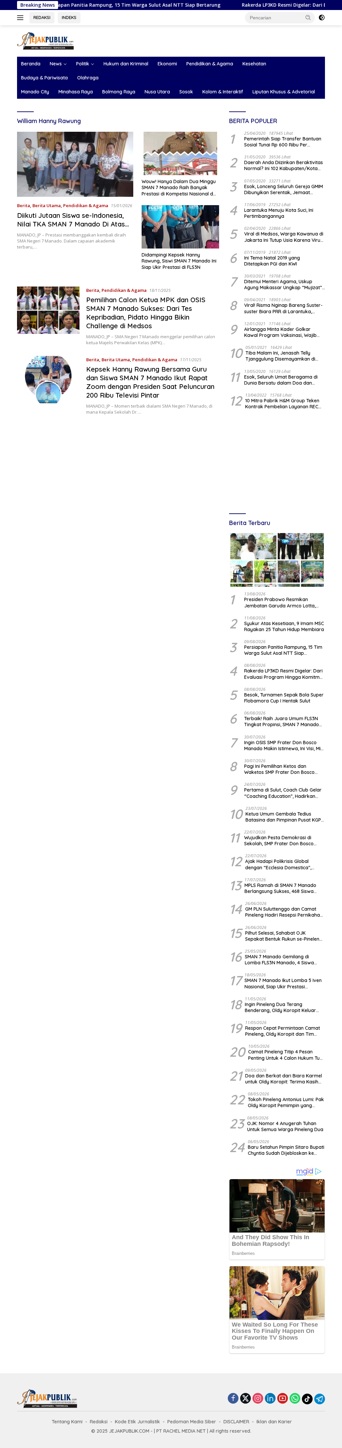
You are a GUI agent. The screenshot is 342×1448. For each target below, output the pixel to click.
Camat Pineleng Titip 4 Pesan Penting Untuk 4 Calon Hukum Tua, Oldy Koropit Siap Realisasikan (286, 1055)
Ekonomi (167, 64)
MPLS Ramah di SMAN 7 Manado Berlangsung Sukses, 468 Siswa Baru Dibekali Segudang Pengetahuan (280, 888)
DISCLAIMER (236, 1422)
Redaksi (99, 1422)
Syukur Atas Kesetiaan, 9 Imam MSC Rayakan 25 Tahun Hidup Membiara (284, 626)
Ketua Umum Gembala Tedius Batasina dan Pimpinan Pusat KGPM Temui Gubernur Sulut (285, 817)
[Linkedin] (270, 1399)
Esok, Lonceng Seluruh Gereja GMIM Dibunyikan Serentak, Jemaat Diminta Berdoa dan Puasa (283, 189)
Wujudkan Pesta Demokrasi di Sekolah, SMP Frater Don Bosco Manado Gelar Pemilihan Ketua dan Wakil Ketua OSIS (283, 841)
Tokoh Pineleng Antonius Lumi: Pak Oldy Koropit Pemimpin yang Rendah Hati (286, 1102)
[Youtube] (282, 1399)
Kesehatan (254, 64)
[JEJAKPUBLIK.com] (45, 40)
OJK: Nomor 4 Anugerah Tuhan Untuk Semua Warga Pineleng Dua (285, 1126)
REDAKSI (41, 17)
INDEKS (69, 17)
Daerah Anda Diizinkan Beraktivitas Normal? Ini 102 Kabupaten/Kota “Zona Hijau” (283, 165)
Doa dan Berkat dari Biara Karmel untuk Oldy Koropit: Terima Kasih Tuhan (283, 1079)
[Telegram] (319, 1399)
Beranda (30, 64)
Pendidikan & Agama (209, 64)
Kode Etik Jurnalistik (137, 1422)
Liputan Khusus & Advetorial (283, 92)
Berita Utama (46, 205)
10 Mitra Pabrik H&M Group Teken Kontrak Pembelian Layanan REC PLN (282, 404)
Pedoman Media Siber (191, 1422)
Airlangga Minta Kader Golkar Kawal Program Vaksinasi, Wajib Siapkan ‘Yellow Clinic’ (280, 332)
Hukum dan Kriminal (126, 64)
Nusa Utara (157, 92)
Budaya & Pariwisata (44, 78)
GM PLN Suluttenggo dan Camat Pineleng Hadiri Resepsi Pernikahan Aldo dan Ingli (284, 912)
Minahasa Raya (75, 92)
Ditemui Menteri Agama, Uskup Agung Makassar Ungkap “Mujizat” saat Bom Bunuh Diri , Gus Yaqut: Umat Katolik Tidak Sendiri (283, 285)
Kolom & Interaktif (222, 92)
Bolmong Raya (118, 92)
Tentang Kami (67, 1422)
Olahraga (88, 78)
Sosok (186, 92)
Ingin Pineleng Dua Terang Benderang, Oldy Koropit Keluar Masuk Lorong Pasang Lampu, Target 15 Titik (280, 1007)
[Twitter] (245, 1399)
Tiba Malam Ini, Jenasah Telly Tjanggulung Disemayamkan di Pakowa (280, 356)
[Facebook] (233, 1399)
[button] (308, 17)
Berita (23, 205)
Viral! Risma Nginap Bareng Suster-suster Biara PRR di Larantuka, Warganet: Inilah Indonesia (283, 308)
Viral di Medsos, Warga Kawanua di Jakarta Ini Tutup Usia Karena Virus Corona (283, 237)
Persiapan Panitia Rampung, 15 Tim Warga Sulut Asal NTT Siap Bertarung (94, 5)
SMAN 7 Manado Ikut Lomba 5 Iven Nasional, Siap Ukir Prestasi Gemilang (283, 983)
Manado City (35, 92)
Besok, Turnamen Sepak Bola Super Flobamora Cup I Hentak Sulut (284, 698)
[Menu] (21, 17)
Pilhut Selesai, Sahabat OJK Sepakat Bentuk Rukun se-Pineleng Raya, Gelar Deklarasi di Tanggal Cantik (283, 936)
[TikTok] (307, 1399)
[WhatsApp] (295, 1399)
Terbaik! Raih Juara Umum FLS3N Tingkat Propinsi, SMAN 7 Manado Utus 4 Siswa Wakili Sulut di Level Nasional (281, 721)
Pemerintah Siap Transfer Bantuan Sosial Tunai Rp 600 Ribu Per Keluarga (282, 142)
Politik (82, 64)
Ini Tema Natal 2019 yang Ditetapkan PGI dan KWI (272, 261)
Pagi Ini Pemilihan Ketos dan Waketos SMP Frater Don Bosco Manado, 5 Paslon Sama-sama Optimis (279, 769)
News (56, 64)
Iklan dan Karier (274, 1422)
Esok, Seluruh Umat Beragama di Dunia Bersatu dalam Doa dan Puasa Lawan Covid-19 (281, 380)
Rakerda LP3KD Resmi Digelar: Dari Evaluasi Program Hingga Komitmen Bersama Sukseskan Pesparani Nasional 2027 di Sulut (284, 674)
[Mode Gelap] (321, 17)
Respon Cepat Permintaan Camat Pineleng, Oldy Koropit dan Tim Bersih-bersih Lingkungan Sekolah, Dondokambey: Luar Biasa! (283, 1031)
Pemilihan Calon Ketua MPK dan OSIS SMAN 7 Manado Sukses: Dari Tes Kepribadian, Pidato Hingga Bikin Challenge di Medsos (145, 313)
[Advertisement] (277, 462)
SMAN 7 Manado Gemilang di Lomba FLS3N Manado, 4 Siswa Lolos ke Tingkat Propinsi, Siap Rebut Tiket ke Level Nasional (279, 960)
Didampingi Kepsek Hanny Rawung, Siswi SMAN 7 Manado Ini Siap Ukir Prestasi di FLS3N (179, 261)
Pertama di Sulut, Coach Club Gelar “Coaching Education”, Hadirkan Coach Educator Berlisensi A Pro (283, 793)
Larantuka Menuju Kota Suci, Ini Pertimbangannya (278, 213)
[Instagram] (257, 1399)
